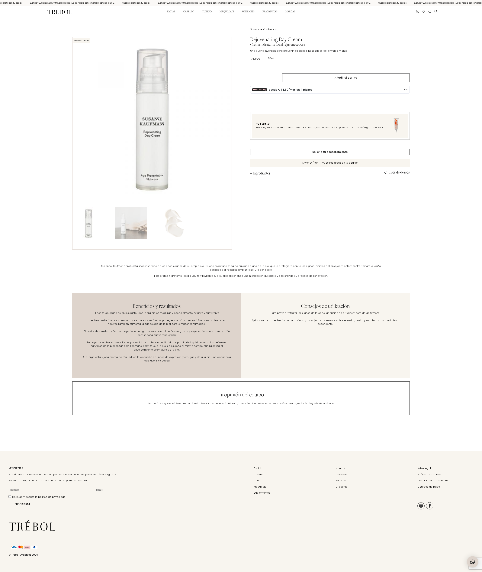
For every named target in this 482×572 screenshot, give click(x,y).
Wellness (248, 11)
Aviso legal (424, 468)
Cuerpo (207, 11)
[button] (397, 172)
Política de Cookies (429, 474)
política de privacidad (52, 497)
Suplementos (262, 493)
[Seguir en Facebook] (429, 505)
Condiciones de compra (432, 480)
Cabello (188, 11)
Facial (171, 11)
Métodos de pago (428, 487)
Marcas (290, 11)
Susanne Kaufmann (263, 29)
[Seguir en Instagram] (421, 505)
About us (341, 480)
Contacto (341, 474)
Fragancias (270, 11)
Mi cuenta (342, 487)
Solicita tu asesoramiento (330, 152)
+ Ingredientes (260, 173)
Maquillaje (227, 11)
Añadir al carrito (346, 78)
